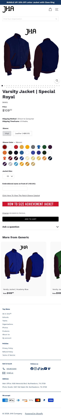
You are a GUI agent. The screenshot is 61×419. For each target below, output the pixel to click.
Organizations (7, 324)
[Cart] (50, 9)
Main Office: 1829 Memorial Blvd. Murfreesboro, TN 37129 (24, 383)
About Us (6, 334)
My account (6, 338)
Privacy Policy (7, 348)
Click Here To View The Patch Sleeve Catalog (21, 196)
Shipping (5, 213)
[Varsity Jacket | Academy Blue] (23, 269)
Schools (5, 317)
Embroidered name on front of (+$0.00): (19, 184)
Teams (4, 321)
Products (5, 331)
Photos (5, 328)
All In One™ (6, 314)
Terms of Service (8, 355)
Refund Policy (7, 352)
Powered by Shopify (34, 414)
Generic (23, 237)
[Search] (56, 19)
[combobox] (30, 19)
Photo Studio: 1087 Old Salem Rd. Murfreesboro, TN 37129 (24, 387)
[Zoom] (57, 80)
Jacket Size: (7, 171)
